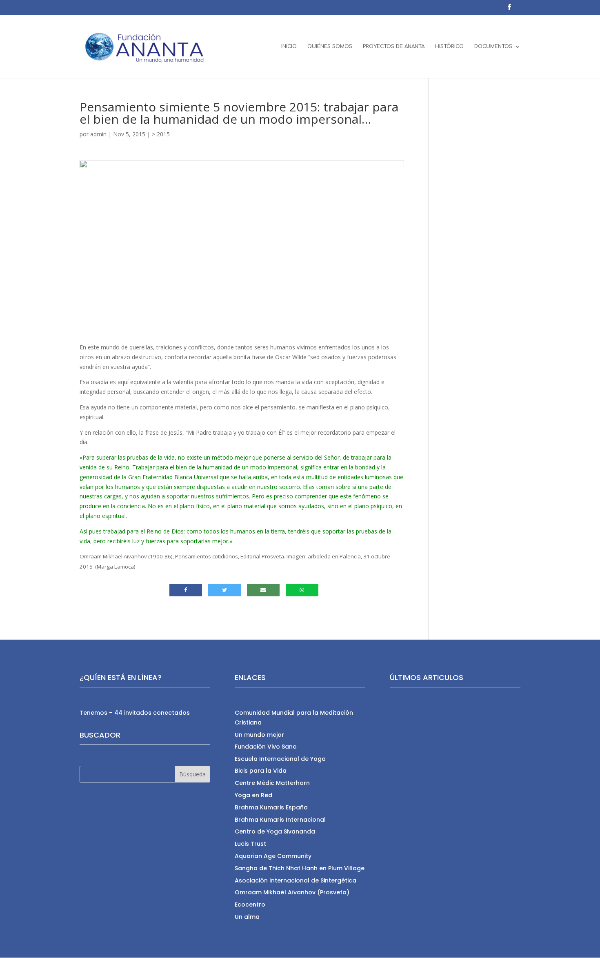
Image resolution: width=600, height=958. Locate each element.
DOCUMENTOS (493, 46)
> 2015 (161, 134)
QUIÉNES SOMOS (329, 46)
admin (98, 134)
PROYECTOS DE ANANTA (393, 46)
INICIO (289, 46)
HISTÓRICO (449, 46)
